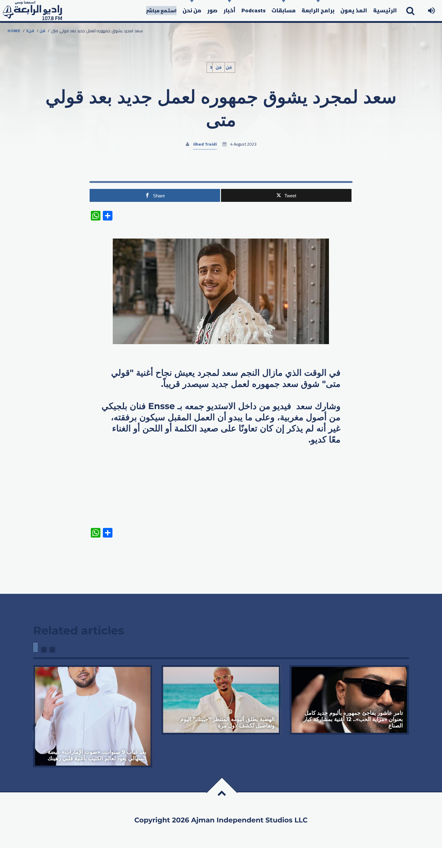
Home (14, 31)
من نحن (192, 10)
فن (42, 31)
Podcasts (253, 10)
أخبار (229, 10)
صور (212, 10)
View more (92, 716)
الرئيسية (385, 10)
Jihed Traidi (205, 144)
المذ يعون (353, 10)
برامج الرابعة (318, 10)
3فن (30, 31)
